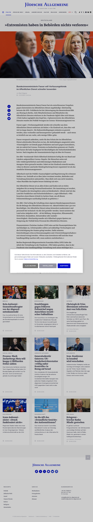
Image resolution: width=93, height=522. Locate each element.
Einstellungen (48, 266)
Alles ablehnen (30, 266)
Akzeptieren (64, 266)
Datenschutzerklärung (31, 259)
